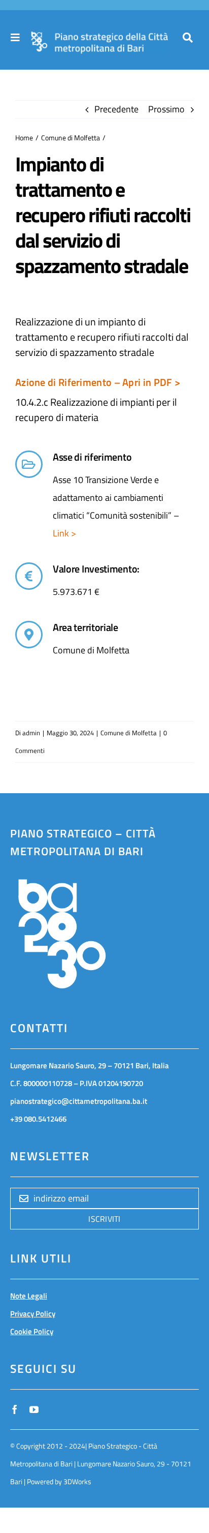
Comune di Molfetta (128, 733)
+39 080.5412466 (38, 1119)
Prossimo (166, 109)
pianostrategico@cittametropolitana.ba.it (78, 1101)
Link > (64, 533)
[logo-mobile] (99, 36)
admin (31, 733)
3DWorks (77, 1481)
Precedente (116, 109)
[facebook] (14, 1409)
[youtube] (34, 1409)
